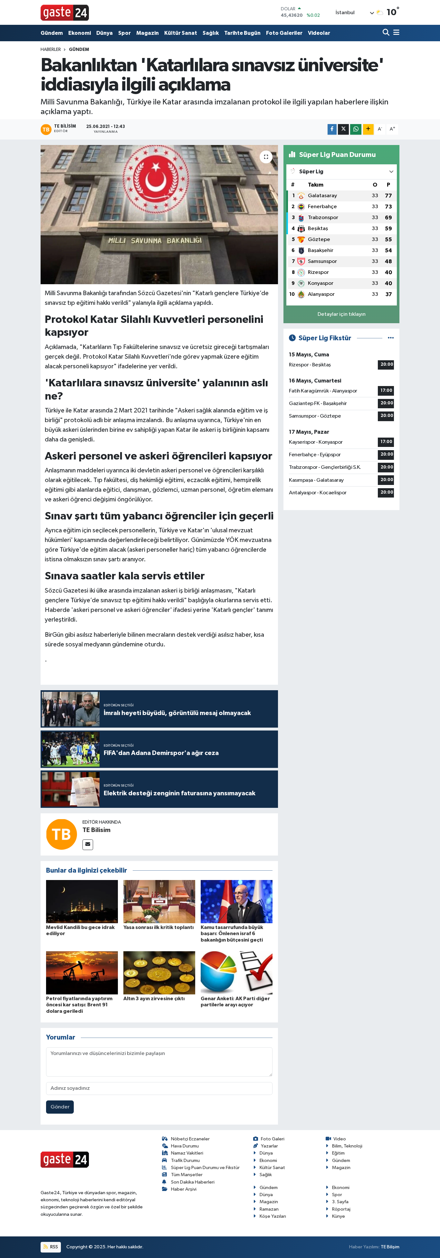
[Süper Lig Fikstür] (391, 338)
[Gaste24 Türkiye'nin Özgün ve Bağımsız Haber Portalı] (65, 12)
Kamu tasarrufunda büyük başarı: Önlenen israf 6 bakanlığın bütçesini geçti (232, 933)
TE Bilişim (390, 1246)
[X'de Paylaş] (343, 129)
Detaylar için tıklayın (342, 314)
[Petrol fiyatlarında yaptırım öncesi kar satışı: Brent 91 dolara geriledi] (82, 972)
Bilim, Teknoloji (347, 1146)
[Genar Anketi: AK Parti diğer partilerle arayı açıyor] (237, 972)
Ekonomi (79, 33)
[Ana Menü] (395, 33)
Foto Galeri (272, 1139)
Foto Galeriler (284, 33)
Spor (124, 33)
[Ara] (387, 33)
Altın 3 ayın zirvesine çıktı (154, 998)
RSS (53, 1246)
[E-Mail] (87, 844)
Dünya (104, 33)
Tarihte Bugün (242, 33)
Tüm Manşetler (187, 1174)
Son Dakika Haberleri (193, 1182)
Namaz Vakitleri (187, 1153)
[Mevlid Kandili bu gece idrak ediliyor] (82, 901)
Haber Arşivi (183, 1189)
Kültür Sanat (180, 33)
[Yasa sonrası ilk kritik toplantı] (159, 901)
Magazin (147, 33)
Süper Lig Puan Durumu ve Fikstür (205, 1167)
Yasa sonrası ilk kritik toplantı (158, 927)
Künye (338, 1216)
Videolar (319, 33)
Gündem (52, 33)
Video (339, 1139)
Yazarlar (269, 1146)
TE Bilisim (96, 830)
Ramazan (269, 1209)
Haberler (51, 49)
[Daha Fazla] (368, 129)
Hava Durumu (185, 1146)
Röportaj (341, 1209)
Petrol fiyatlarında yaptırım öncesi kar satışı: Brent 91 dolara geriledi (79, 1004)
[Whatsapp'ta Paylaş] (355, 129)
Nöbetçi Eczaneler (190, 1139)
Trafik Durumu (185, 1160)
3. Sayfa (340, 1201)
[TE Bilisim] (61, 834)
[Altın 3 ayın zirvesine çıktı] (159, 972)
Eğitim (338, 1153)
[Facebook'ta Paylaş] (332, 129)
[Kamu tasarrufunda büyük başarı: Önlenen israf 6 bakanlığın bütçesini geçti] (237, 901)
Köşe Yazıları (273, 1216)
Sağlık (211, 33)
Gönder (60, 1107)
